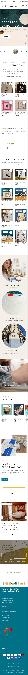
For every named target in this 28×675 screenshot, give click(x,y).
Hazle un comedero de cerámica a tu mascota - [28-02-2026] (19, 418)
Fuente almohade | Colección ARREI (20, 243)
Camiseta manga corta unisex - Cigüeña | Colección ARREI (6, 223)
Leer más (4, 532)
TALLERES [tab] (18, 76)
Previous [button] (1, 517)
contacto (11, 617)
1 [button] (12, 534)
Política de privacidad (15, 559)
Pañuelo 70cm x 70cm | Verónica (6, 113)
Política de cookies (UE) (14, 666)
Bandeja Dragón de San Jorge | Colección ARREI (6, 202)
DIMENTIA (21, 670)
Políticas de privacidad (14, 664)
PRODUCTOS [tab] (10, 76)
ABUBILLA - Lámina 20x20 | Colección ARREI (20, 182)
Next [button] (26, 517)
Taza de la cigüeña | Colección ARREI (20, 223)
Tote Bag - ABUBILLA (4, 95)
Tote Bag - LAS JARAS (19, 95)
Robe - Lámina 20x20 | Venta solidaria (5, 182)
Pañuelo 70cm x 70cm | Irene (20, 113)
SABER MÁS (4, 479)
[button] (24, 416)
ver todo (14, 250)
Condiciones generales (19, 661)
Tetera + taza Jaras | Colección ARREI (6, 244)
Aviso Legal (6, 661)
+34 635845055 (5, 615)
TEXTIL (8, 51)
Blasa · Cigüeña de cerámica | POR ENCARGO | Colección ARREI (21, 202)
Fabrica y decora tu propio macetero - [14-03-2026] (6, 418)
